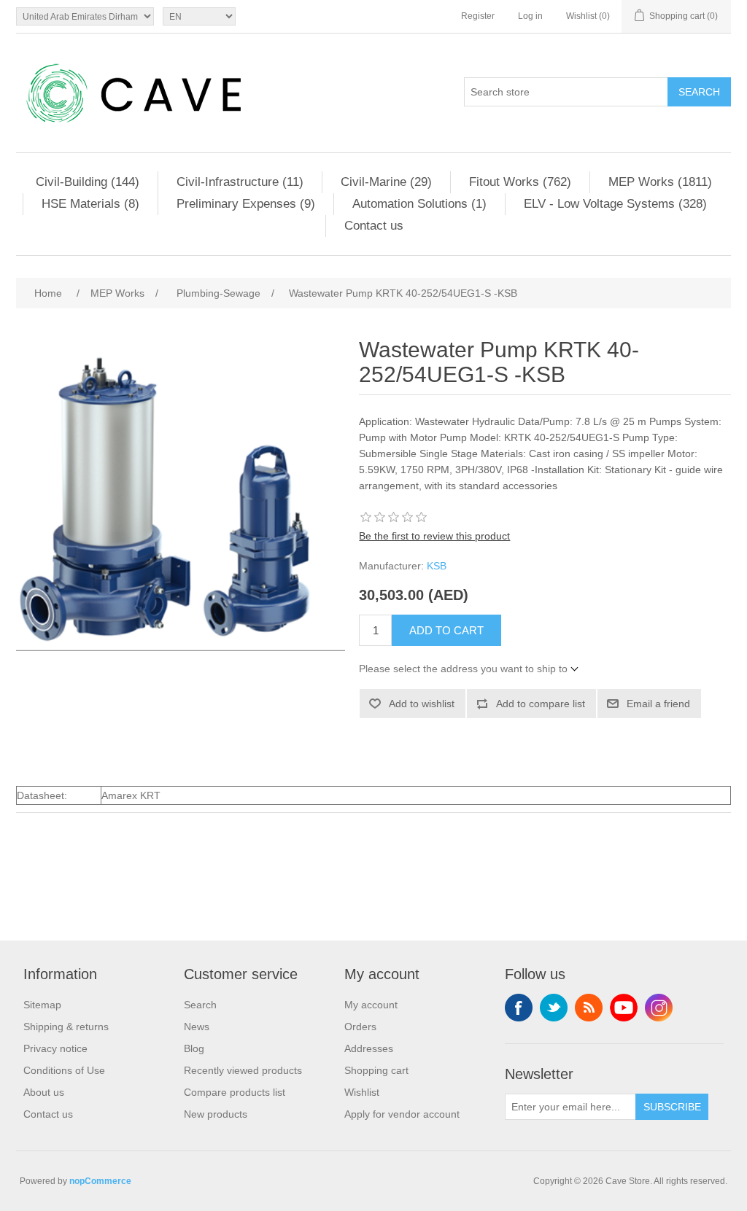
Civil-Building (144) (87, 182)
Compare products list (234, 1092)
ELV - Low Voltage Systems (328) (615, 204)
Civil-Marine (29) (386, 182)
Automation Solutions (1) (419, 204)
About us (43, 1092)
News (196, 1026)
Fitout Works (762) (520, 182)
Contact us (373, 226)
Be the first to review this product (434, 536)
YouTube (624, 1007)
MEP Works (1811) (660, 182)
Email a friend (658, 703)
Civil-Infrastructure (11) (240, 182)
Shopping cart (376, 1070)
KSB (436, 566)
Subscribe (672, 1107)
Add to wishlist (421, 703)
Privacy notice (55, 1048)
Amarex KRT (130, 795)
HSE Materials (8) (90, 204)
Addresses (368, 1048)
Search (699, 92)
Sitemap (42, 1005)
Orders (360, 1026)
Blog (194, 1048)
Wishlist (361, 1092)
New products (215, 1114)
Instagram (659, 1007)
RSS (589, 1007)
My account (371, 1005)
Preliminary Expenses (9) (246, 204)
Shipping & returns (66, 1026)
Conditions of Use (64, 1070)
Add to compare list (540, 703)
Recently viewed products (243, 1070)
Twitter (554, 1007)
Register (478, 16)
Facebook (519, 1007)
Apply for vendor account (402, 1114)
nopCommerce (100, 1181)
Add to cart (446, 630)
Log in (530, 16)
